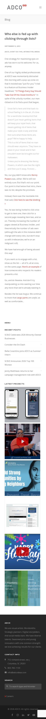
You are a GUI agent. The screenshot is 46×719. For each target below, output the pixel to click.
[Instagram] (17, 715)
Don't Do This (16, 52)
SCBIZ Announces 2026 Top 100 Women (19, 363)
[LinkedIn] (23, 715)
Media (37, 52)
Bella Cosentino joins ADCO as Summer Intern (23, 353)
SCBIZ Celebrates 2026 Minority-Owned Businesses (23, 336)
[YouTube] (33, 715)
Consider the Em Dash (15, 344)
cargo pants (22, 297)
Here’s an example (30, 266)
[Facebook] (12, 715)
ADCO (7, 52)
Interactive (28, 52)
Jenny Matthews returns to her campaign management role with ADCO (23, 373)
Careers (9, 696)
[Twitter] (28, 715)
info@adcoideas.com (17, 672)
